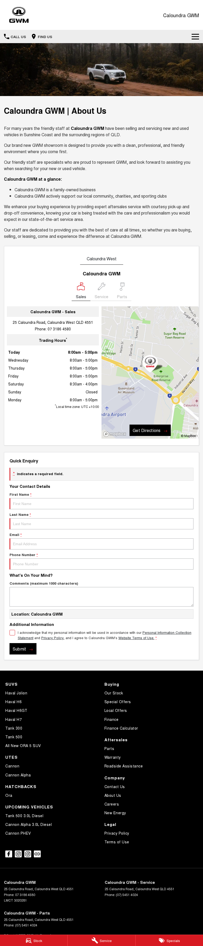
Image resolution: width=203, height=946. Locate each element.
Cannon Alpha (18, 774)
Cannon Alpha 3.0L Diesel (28, 824)
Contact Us (114, 786)
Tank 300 (13, 728)
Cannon (12, 765)
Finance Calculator (121, 728)
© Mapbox (188, 435)
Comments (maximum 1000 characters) (44, 583)
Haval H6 (13, 701)
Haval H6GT (16, 710)
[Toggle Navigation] (195, 36)
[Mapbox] (115, 434)
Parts (109, 748)
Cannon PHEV (18, 833)
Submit (19, 649)
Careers (111, 804)
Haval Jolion (16, 692)
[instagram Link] (18, 854)
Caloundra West (102, 259)
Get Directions (146, 430)
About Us (112, 795)
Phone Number (24, 554)
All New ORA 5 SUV (23, 745)
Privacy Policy (52, 637)
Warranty (112, 757)
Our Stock (113, 692)
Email (16, 534)
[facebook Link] (8, 854)
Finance (111, 719)
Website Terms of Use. (136, 637)
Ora (8, 795)
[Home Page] (19, 15)
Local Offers (115, 710)
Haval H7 (13, 719)
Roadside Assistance (123, 765)
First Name (20, 494)
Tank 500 (13, 736)
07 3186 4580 (59, 328)
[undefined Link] (37, 854)
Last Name (20, 514)
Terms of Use (116, 841)
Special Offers (117, 701)
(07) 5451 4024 (127, 894)
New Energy (115, 812)
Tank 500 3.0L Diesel (24, 815)
